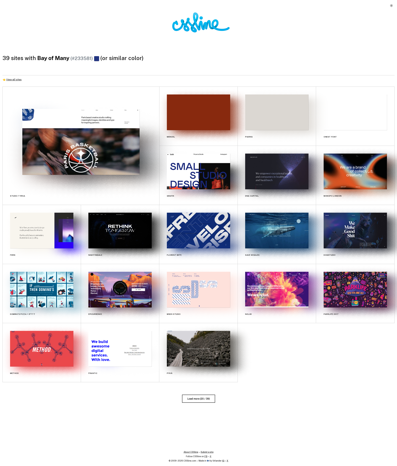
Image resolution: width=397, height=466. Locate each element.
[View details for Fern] (41, 230)
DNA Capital (252, 196)
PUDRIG (249, 137)
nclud (248, 314)
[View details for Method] (41, 348)
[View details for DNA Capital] (276, 171)
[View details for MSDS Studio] (198, 289)
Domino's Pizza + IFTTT (22, 314)
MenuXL (171, 137)
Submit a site (207, 452)
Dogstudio (329, 255)
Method (14, 373)
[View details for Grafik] (198, 171)
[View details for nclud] (276, 289)
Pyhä (169, 373)
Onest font (330, 137)
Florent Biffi (174, 255)
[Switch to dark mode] (391, 5)
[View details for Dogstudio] (355, 230)
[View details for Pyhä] (198, 348)
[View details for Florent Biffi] (198, 230)
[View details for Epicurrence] (120, 289)
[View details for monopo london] (355, 171)
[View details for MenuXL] (198, 112)
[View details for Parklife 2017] (355, 289)
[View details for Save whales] (276, 230)
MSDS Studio (174, 314)
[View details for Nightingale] (120, 230)
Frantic (92, 373)
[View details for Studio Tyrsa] (81, 142)
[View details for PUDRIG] (276, 112)
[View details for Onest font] (355, 112)
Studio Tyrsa (17, 196)
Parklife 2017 (331, 314)
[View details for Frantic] (120, 348)
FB (205, 456)
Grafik (170, 196)
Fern (12, 255)
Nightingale (95, 255)
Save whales (252, 255)
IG (223, 460)
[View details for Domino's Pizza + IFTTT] (41, 289)
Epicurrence (95, 314)
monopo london (333, 196)
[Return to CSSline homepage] (201, 22)
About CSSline (191, 452)
